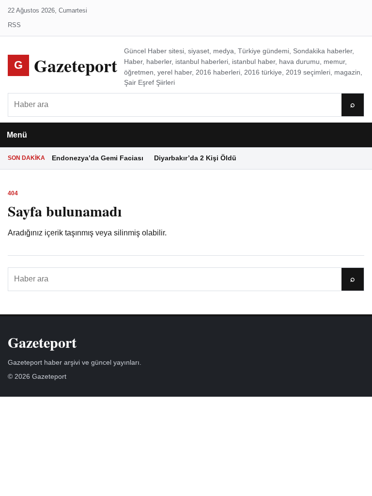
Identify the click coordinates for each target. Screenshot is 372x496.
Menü (17, 135)
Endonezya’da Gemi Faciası (97, 158)
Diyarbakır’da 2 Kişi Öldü (195, 158)
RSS (14, 25)
